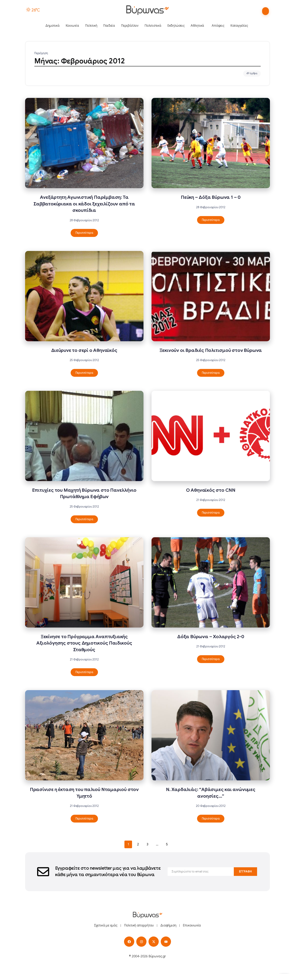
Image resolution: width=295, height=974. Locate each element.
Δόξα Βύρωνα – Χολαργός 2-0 (210, 637)
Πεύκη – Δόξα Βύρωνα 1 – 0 (211, 197)
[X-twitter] (154, 941)
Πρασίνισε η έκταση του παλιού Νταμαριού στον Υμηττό (84, 793)
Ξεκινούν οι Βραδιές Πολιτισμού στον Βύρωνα (211, 350)
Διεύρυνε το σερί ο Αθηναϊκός (84, 350)
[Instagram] (141, 941)
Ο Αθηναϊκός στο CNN (210, 490)
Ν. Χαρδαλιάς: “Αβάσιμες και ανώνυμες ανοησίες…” (210, 793)
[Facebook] (129, 941)
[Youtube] (166, 941)
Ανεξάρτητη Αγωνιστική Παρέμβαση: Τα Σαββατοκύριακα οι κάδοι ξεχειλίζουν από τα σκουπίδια (84, 203)
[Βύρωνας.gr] (147, 10)
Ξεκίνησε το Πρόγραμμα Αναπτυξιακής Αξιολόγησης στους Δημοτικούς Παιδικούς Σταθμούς (84, 643)
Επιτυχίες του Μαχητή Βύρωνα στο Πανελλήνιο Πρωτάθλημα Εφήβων (84, 493)
